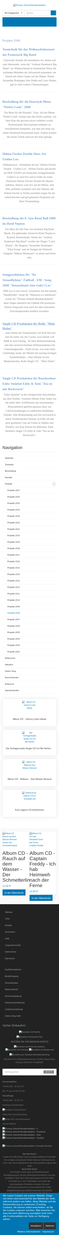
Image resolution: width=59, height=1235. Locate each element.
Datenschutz (10, 952)
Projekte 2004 (13, 639)
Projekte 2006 (13, 626)
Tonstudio (9, 465)
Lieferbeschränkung (14, 1009)
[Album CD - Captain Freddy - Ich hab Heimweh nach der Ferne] (43, 839)
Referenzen (10, 658)
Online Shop (10, 671)
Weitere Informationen (28, 1231)
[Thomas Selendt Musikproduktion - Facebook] (23, 1131)
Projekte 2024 (13, 510)
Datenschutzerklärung (15, 1003)
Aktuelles (9, 665)
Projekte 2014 (13, 574)
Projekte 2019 (13, 542)
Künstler (8, 477)
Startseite (9, 458)
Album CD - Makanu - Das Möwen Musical (29, 779)
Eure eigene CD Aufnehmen (29, 809)
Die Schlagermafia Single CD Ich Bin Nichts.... (29, 748)
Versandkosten (11, 983)
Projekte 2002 (13, 652)
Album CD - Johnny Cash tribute (29, 719)
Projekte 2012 (13, 587)
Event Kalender (12, 677)
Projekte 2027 (13, 490)
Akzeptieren (36, 1226)
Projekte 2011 (13, 594)
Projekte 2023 (13, 516)
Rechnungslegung (13, 996)
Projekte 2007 (13, 619)
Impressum (10, 958)
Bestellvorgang (11, 976)
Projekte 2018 (13, 548)
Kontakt (8, 925)
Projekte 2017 (13, 555)
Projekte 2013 (13, 581)
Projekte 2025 (13, 503)
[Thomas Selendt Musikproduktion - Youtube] (23, 1138)
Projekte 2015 (13, 568)
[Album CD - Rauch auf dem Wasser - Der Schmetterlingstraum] (16, 839)
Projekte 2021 (13, 529)
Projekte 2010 (13, 600)
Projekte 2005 (13, 632)
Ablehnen (50, 1226)
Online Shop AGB (12, 1016)
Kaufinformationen (13, 969)
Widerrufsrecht (11, 989)
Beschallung (10, 471)
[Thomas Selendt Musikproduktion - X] (20, 1128)
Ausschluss (10, 932)
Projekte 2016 (13, 561)
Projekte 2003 (13, 645)
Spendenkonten (12, 690)
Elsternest (9, 684)
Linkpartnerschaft (12, 945)
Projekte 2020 (13, 535)
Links (7, 919)
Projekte (8, 484)
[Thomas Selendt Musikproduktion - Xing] (21, 1135)
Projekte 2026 (13, 497)
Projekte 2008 (13, 613)
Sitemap (8, 912)
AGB (7, 938)
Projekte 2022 (13, 523)
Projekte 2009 (13, 607)
